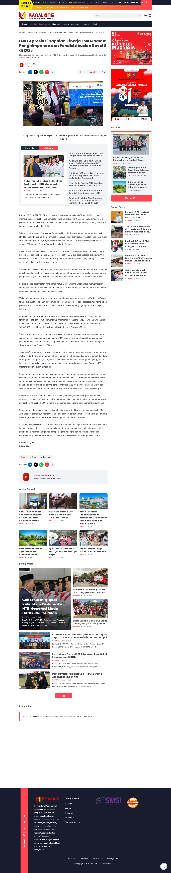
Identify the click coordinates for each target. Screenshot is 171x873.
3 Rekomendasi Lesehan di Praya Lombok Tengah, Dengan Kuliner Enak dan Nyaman (138, 229)
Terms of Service (62, 7)
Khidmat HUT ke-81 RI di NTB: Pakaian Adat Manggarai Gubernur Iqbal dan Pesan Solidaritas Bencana (137, 244)
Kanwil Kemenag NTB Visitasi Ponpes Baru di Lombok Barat (128, 159)
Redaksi (40, 7)
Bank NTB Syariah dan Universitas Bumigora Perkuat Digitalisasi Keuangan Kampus (30, 516)
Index (63, 696)
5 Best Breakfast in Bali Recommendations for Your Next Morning (61, 514)
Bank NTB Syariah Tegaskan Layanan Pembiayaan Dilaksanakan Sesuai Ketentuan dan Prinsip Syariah (93, 517)
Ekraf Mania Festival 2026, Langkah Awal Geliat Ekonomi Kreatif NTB (86, 184)
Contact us (84, 859)
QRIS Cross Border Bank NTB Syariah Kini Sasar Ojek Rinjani (63, 551)
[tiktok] (24, 822)
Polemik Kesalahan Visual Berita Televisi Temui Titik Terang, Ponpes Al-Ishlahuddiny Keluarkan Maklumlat (116, 2)
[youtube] (24, 834)
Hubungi (50, 7)
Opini (95, 24)
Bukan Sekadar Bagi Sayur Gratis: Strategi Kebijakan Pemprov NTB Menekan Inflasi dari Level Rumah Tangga (85, 165)
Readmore (130, 198)
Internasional (44, 24)
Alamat (68, 808)
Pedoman (69, 818)
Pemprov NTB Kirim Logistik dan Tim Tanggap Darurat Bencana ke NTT (86, 154)
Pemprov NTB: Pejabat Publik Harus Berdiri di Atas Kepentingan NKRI (85, 191)
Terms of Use (97, 859)
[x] (36, 72)
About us (71, 859)
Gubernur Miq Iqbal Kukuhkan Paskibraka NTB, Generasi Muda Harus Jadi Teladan (43, 184)
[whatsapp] (41, 72)
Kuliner (128, 235)
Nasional (56, 24)
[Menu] (150, 15)
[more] (52, 72)
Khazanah (86, 24)
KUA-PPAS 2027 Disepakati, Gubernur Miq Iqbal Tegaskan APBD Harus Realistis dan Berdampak (86, 175)
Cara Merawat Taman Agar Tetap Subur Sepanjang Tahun (30, 551)
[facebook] (30, 72)
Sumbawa (75, 24)
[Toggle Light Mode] (145, 15)
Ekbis (21, 524)
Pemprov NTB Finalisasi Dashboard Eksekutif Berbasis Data (137, 215)
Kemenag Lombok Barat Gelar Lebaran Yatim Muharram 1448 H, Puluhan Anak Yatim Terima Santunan (138, 170)
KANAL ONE (92, 864)
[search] (139, 16)
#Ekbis (33, 457)
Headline (50, 3)
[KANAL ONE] (36, 15)
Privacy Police (112, 859)
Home (24, 24)
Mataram (48, 148)
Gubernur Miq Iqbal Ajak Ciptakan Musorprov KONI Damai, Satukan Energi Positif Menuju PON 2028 (85, 200)
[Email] (47, 72)
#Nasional (45, 457)
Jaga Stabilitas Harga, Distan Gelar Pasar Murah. (92, 550)
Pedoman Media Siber (80, 7)
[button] (90, 81)
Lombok (65, 24)
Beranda (22, 32)
